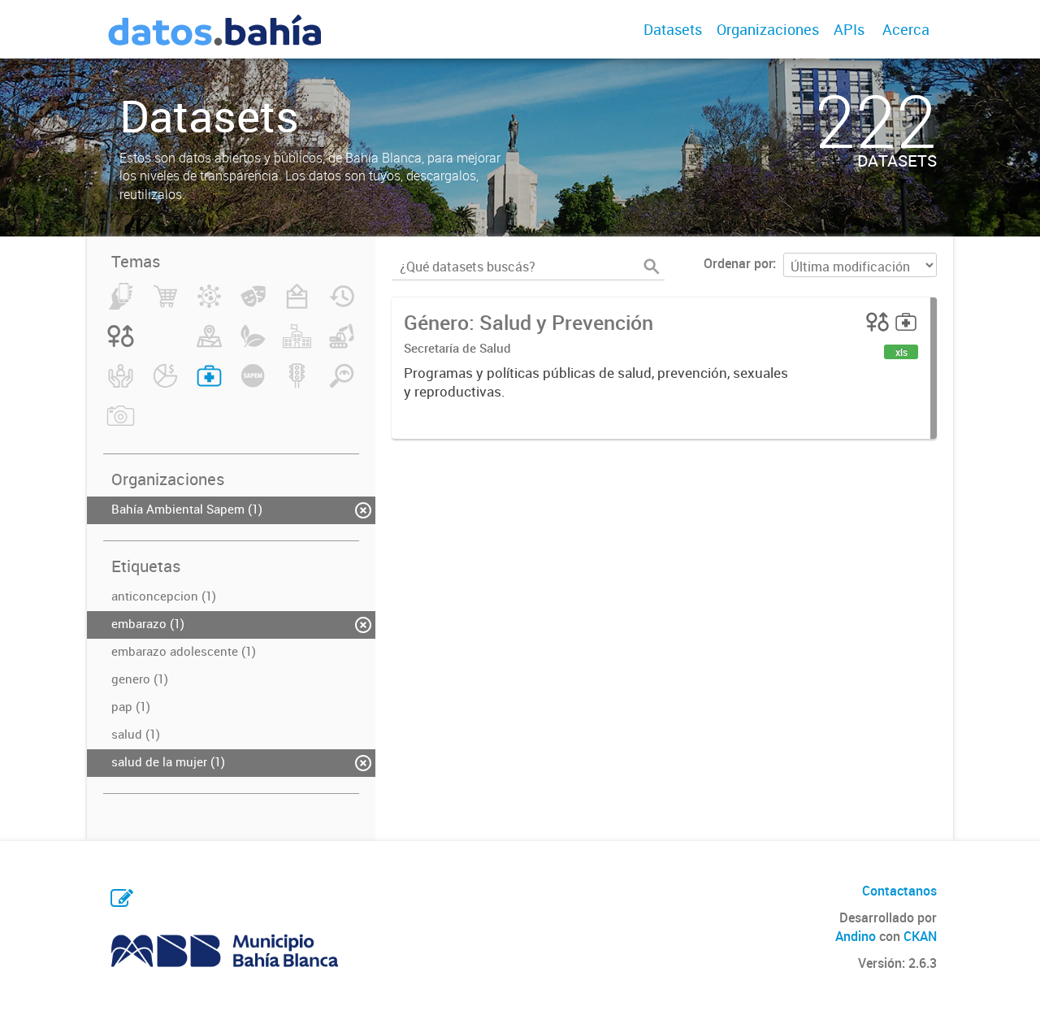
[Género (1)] (120, 345)
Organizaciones (768, 29)
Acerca (906, 29)
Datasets (673, 29)
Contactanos (899, 891)
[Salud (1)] (209, 385)
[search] (652, 266)
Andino (855, 936)
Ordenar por (738, 263)
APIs (849, 29)
